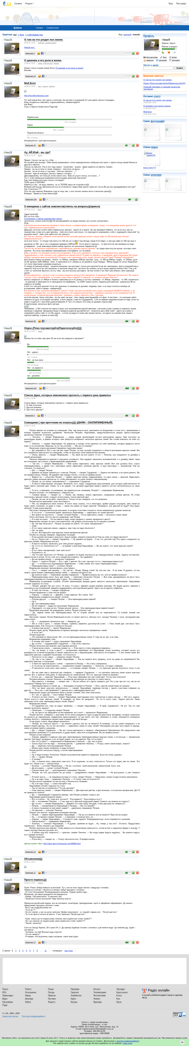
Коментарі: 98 (30, 321)
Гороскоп (75, 992)
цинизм (56, 63)
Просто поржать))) (35, 879)
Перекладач (7, 995)
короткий (127, 34)
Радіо (4, 1005)
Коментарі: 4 (30, 53)
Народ (28, 995)
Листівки (52, 999)
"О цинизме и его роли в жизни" (69, 68)
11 (46, 951)
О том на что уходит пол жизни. (157, 80)
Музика (74, 1002)
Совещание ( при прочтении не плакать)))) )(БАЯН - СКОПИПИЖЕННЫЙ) (68, 422)
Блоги (119, 995)
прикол (40, 883)
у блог (21, 34)
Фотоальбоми (99, 995)
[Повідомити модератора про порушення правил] (137, 53)
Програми (75, 989)
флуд (40, 155)
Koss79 (8, 40)
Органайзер (7, 1002)
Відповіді (97, 1002)
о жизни (45, 86)
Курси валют (122, 992)
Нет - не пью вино (35, 360)
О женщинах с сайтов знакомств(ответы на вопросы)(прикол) (62, 206)
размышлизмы (50, 43)
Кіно (118, 999)
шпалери (163, 60)
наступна (69, 951)
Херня (30, 125)
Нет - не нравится (35, 368)
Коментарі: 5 (30, 415)
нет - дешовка (33, 376)
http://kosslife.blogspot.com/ (36, 95)
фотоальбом (152, 57)
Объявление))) (33, 858)
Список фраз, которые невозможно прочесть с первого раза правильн (67, 395)
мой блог (41, 43)
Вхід (171, 3)
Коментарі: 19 (30, 852)
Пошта (5, 989)
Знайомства (76, 995)
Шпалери (29, 999)
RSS (4, 992)
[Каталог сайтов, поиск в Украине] (179, 1013)
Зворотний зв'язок (10, 1016)
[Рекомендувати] (133, 53)
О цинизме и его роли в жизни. (157, 106)
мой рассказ (48, 63)
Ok (182, 1042)
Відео (4, 999)
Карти (73, 999)
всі (15, 34)
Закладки (120, 989)
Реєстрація (181, 3)
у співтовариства (34, 34)
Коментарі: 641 (30, 388)
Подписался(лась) (35, 133)
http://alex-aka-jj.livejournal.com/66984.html (62, 843)
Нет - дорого (32, 352)
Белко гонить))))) (149, 168)
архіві (155, 65)
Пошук (51, 989)
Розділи (28, 3)
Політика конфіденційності (33, 1016)
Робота (28, 989)
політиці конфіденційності (128, 1041)
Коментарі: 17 (30, 873)
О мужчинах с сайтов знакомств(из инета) (43, 219)
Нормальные (33, 117)
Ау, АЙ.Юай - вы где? (37, 152)
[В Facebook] (42, 53)
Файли (28, 1002)
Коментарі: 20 (30, 145)
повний (136, 34)
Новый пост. (30, 47)
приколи (150, 60)
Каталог (97, 989)
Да (28, 344)
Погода (51, 992)
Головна (18, 3)
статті (157, 96)
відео (174, 57)
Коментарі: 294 (30, 199)
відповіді (176, 60)
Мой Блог (147, 112)
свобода (52, 86)
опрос (40, 331)
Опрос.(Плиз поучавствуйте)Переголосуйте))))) (164, 83)
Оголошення (30, 992)
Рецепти (51, 1002)
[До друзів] (163, 52)
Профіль (148, 36)
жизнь (40, 63)
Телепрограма (99, 992)
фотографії (157, 121)
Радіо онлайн (159, 990)
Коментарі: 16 (30, 76)
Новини (96, 999)
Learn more (127, 1043)
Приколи (52, 995)
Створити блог (53, 28)
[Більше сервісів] (45, 53)
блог (165, 57)
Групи (118, 1002)
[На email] (39, 53)
